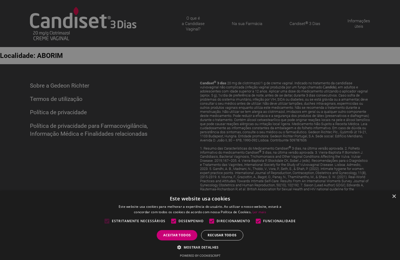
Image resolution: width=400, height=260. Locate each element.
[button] (200, 247)
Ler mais (259, 212)
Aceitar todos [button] (177, 235)
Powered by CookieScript (200, 255)
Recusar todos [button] (222, 235)
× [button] (394, 196)
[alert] (200, 130)
